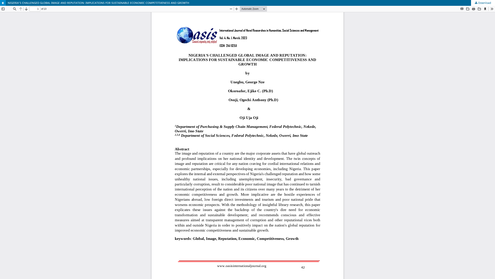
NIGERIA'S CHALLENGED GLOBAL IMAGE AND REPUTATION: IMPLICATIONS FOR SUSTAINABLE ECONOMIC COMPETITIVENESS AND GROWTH (98, 3)
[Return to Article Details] (3, 3)
